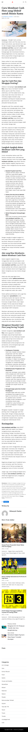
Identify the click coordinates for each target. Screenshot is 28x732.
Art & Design (5, 665)
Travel (3, 713)
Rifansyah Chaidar (8, 16)
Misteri (4, 687)
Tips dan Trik (5, 706)
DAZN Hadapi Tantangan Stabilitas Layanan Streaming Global (12, 611)
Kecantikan (5, 684)
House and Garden (7, 681)
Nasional (6, 501)
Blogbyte (21, 729)
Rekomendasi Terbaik (8, 700)
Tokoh (3, 710)
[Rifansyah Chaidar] (5, 513)
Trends (4, 716)
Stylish (4, 703)
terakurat (4, 40)
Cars (3, 668)
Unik (3, 722)
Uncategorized (6, 719)
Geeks (3, 678)
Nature (4, 694)
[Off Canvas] (2, 2)
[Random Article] (23, 2)
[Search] (25, 2)
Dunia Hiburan (6, 671)
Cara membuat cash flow (9, 427)
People (4, 697)
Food (3, 674)
